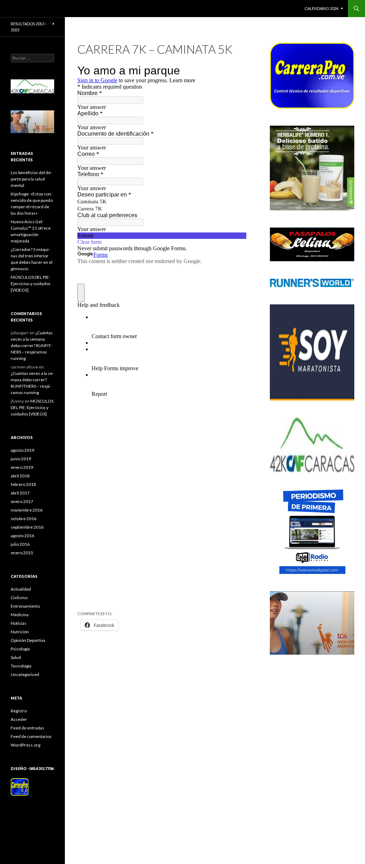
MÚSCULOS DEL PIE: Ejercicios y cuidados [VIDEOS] (31, 283)
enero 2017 (22, 501)
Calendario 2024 (321, 8)
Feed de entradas (27, 728)
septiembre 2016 (27, 527)
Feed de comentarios (31, 736)
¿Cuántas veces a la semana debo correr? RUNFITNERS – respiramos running (32, 345)
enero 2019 (22, 467)
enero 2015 (22, 552)
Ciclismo (19, 597)
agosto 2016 (22, 535)
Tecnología (21, 666)
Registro (19, 710)
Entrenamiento (25, 606)
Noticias (18, 623)
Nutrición (20, 631)
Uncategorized (25, 674)
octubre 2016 (23, 518)
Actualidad (21, 589)
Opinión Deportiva (28, 640)
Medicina (20, 614)
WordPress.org (25, 745)
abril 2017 (20, 493)
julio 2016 (20, 544)
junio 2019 (21, 458)
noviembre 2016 (26, 510)
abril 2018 (20, 475)
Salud (16, 657)
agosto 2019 (22, 450)
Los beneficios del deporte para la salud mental (31, 179)
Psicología (20, 648)
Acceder (19, 719)
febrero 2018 (23, 484)
